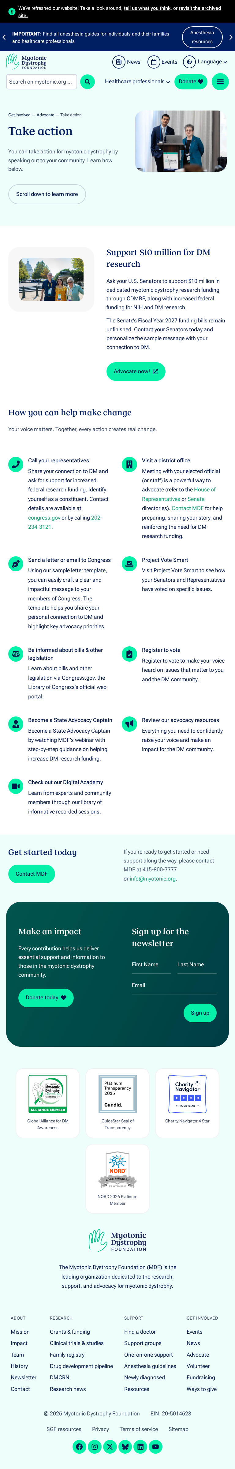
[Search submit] (87, 81)
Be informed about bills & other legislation (65, 654)
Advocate (45, 115)
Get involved (19, 115)
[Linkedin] (140, 1447)
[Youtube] (155, 1447)
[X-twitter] (110, 1447)
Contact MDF (188, 508)
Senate (196, 499)
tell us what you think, (148, 8)
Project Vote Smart (165, 560)
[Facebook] (79, 1447)
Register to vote (161, 650)
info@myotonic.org (153, 879)
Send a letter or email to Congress (69, 560)
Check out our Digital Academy (65, 782)
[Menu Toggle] (220, 81)
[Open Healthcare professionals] (168, 81)
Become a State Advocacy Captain (70, 720)
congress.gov (44, 518)
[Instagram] (95, 1447)
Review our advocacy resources (180, 720)
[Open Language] (225, 61)
